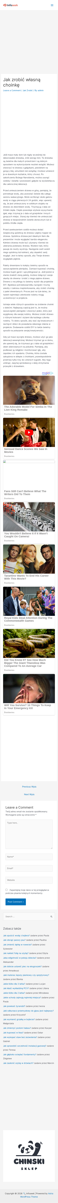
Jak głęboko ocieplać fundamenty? (19, 1054)
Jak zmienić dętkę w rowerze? (17, 944)
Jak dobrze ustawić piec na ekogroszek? (22, 966)
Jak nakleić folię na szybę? (16, 953)
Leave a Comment (12, 90)
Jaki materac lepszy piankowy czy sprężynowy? (26, 975)
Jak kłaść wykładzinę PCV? (16, 988)
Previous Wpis (29, 786)
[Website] (29, 880)
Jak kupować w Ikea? (13, 1032)
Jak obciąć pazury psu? (14, 940)
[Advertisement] (29, 41)
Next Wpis (29, 794)
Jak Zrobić (28, 90)
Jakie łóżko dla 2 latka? (14, 993)
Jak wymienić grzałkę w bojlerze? (19, 1019)
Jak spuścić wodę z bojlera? (16, 935)
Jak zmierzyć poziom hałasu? (17, 1028)
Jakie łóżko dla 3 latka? (14, 984)
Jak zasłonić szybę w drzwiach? (18, 1063)
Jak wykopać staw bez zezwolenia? (20, 1037)
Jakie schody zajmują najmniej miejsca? (22, 997)
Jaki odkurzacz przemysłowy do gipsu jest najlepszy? (28, 1011)
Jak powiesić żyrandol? (14, 1006)
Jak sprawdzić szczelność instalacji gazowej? (24, 1046)
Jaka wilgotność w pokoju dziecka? (19, 958)
